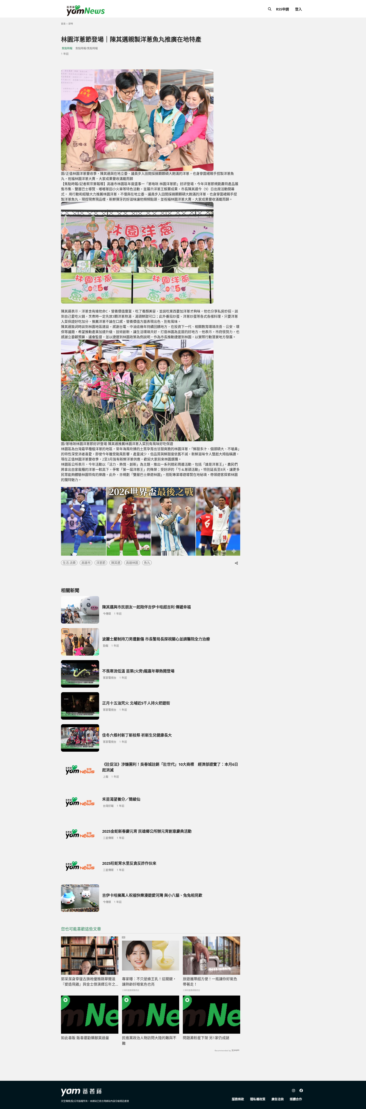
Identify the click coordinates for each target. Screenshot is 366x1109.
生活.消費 (69, 563)
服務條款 (238, 1099)
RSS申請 (282, 9)
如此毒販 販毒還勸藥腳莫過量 (85, 1037)
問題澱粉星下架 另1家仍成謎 (206, 1037)
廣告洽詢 (277, 1099)
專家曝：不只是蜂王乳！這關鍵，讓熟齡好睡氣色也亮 (149, 981)
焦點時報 (67, 48)
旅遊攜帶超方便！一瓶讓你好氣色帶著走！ (210, 981)
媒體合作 (296, 1099)
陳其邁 (115, 563)
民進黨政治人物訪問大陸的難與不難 (149, 1040)
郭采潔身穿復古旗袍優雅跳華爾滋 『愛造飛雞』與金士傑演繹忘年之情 (88, 981)
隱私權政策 (257, 1099)
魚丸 (147, 563)
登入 (298, 9)
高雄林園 (132, 563)
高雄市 (86, 563)
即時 (70, 23)
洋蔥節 (100, 563)
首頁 (63, 23)
